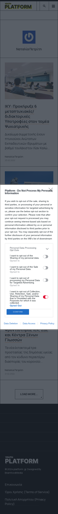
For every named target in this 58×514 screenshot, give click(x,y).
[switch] (45, 256)
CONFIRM (18, 312)
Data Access (29, 323)
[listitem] (29, 249)
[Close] (52, 191)
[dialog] (29, 257)
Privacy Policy (47, 323)
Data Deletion (11, 323)
